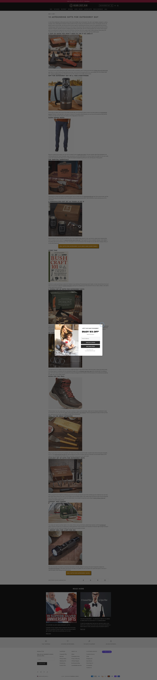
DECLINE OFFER (90, 346)
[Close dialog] (102, 325)
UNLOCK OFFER (90, 342)
